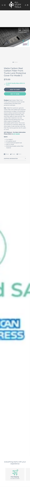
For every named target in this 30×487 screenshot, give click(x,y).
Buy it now (15, 94)
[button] (14, 62)
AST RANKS (16, 134)
